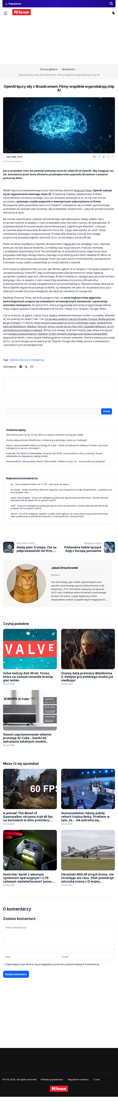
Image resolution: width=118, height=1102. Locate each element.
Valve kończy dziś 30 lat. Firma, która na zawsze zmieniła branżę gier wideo (44, 434)
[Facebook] (94, 157)
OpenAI (14, 360)
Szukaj (106, 411)
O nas (96, 1079)
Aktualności (68, 69)
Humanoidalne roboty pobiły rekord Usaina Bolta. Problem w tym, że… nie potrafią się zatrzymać (55, 461)
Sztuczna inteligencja (32, 360)
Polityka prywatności (52, 1079)
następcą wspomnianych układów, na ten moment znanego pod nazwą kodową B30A (57, 334)
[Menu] (5, 13)
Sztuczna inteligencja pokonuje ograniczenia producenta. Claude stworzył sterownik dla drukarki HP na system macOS (59, 499)
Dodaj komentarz (16, 974)
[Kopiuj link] (113, 157)
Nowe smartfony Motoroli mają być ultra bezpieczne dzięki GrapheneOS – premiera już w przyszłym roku (61, 491)
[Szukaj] (111, 4)
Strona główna (48, 69)
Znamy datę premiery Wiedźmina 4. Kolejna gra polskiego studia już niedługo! (46, 440)
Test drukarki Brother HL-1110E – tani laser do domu (42, 484)
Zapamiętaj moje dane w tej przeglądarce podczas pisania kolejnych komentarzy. (53, 964)
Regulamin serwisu (78, 1079)
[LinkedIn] (104, 157)
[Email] (108, 157)
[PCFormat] (59, 1089)
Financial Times (83, 190)
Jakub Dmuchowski (20, 497)
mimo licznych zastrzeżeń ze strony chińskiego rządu (65, 322)
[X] (99, 157)
